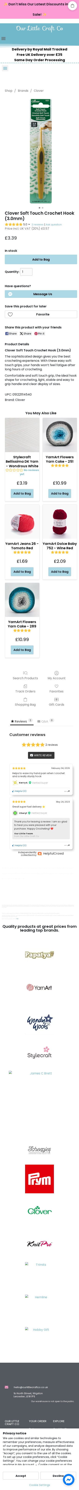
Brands (23, 91)
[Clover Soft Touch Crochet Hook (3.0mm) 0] (41, 151)
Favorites (56, 691)
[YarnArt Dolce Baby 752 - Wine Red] (60, 522)
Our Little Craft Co (39, 28)
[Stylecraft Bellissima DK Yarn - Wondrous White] (22, 435)
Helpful (18, 791)
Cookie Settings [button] (39, 1485)
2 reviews (38, 224)
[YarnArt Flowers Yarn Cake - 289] (22, 600)
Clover (39, 91)
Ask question (54, 224)
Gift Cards (56, 704)
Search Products (25, 678)
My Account (57, 678)
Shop (8, 91)
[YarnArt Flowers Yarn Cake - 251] (60, 435)
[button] (3, 38)
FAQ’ (17, 919)
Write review (42, 755)
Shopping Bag (25, 704)
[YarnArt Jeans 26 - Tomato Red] (22, 522)
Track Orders (25, 691)
